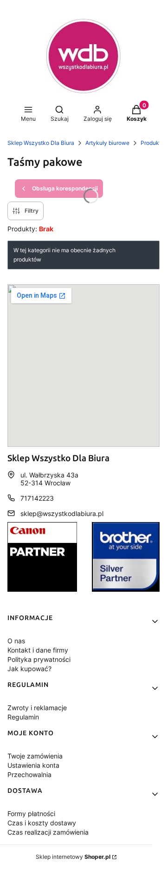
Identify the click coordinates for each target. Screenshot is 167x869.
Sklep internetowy (73, 856)
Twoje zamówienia (35, 756)
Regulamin (23, 717)
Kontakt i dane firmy (37, 650)
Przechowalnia (29, 774)
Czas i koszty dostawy (41, 823)
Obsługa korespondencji (65, 188)
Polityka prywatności (39, 659)
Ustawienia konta (33, 765)
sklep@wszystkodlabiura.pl (61, 513)
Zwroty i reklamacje (37, 708)
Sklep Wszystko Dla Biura (40, 142)
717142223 (37, 498)
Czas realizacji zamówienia (48, 832)
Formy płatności (31, 813)
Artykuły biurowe (107, 142)
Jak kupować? (29, 669)
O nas (16, 641)
